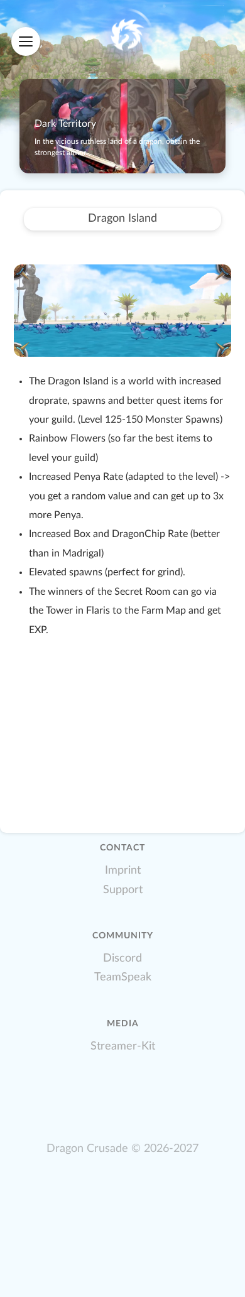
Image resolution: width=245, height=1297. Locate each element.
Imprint (123, 870)
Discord (122, 958)
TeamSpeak (122, 977)
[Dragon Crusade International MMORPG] (126, 35)
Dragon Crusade (87, 1148)
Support (123, 889)
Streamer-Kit (122, 1046)
